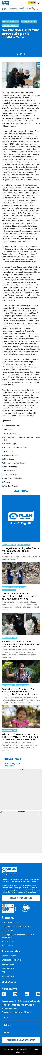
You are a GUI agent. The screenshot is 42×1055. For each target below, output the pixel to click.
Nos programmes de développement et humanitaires (18, 935)
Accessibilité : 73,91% (21, 1052)
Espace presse (8, 964)
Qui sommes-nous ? (16, 8)
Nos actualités (7, 941)
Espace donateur (9, 955)
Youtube (38, 994)
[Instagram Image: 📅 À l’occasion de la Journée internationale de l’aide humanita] (21, 832)
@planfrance (9, 766)
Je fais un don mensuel (21, 898)
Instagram (15, 994)
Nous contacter (8, 976)
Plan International (10, 26)
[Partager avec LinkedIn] (21, 54)
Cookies (36, 1049)
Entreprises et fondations (12, 959)
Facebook (4, 994)
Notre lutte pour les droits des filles (16, 926)
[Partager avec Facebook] (17, 54)
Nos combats (7, 930)
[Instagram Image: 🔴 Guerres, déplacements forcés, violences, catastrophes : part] (21, 789)
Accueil (4, 8)
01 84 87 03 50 (9, 982)
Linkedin (27, 994)
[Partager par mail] (24, 54)
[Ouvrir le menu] (38, 3)
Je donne (32, 3)
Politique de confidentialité (23, 1049)
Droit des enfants (29, 22)
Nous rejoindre (8, 968)
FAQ (3, 972)
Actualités (30, 8)
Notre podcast (7, 945)
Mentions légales (8, 1049)
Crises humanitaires (10, 22)
